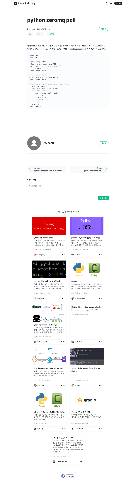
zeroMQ (50, 34)
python (40, 34)
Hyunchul (31, 29)
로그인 (118, 3)
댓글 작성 (103, 198)
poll (30, 34)
